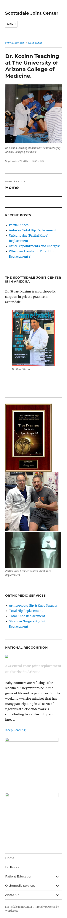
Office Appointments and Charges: (34, 246)
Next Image (35, 42)
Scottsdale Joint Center (31, 13)
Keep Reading (15, 730)
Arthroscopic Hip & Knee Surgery (33, 605)
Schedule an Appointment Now (28, 379)
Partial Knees (18, 225)
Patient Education (18, 876)
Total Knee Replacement (27, 616)
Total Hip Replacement (26, 611)
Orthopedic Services (20, 885)
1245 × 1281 (38, 160)
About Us (12, 895)
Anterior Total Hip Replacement (32, 230)
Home (10, 858)
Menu (11, 24)
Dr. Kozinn (12, 867)
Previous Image (14, 42)
